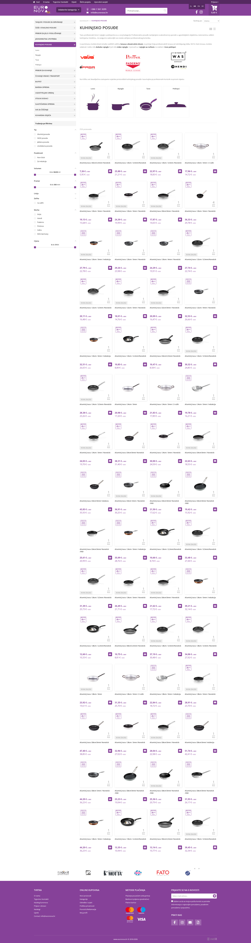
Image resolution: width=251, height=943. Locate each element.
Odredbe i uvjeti (86, 902)
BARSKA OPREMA (42, 87)
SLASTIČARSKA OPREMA (45, 104)
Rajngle (38, 55)
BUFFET (38, 81)
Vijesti (74, 2)
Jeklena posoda (43, 142)
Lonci (37, 50)
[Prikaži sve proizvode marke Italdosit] (63, 873)
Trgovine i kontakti (60, 2)
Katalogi (37, 909)
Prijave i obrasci (40, 906)
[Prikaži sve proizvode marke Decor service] (138, 873)
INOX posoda (42, 138)
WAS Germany (42, 234)
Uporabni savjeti (101, 2)
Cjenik (36, 913)
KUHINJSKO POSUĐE (43, 44)
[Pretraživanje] (165, 11)
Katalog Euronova (41, 902)
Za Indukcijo (42, 161)
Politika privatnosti (87, 906)
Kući (38, 2)
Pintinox (40, 226)
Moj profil (83, 913)
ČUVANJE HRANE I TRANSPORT (47, 76)
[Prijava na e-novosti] (214, 896)
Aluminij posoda (43, 134)
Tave (37, 60)
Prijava (214, 2)
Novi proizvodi (85, 896)
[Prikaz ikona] (210, 29)
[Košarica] (214, 10)
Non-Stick (41, 157)
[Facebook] (197, 12)
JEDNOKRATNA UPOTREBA (46, 39)
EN (199, 6)
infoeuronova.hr (99, 12)
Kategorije (84, 899)
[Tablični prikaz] (214, 29)
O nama (46, 2)
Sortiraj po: (197, 21)
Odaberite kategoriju (67, 9)
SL (191, 6)
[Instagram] (201, 12)
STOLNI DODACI (41, 98)
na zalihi (40, 203)
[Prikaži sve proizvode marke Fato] (162, 873)
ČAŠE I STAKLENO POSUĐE (45, 27)
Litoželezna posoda (44, 146)
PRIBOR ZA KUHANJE (43, 70)
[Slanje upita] (110, 171)
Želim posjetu (85, 2)
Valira (39, 230)
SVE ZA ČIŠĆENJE (41, 109)
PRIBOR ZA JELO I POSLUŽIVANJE (48, 33)
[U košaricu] (145, 171)
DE (203, 6)
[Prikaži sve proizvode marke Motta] (113, 873)
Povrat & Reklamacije (88, 909)
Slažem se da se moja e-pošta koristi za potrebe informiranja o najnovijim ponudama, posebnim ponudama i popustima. (190, 904)
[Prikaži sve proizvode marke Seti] (187, 873)
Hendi (39, 218)
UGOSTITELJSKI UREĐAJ (44, 93)
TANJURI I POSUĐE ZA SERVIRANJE (48, 22)
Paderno (40, 222)
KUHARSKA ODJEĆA (43, 115)
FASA (39, 214)
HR (195, 6)
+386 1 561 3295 (98, 9)
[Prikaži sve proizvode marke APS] (88, 873)
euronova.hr (84, 21)
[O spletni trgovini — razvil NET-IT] (212, 939)
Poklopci (38, 65)
